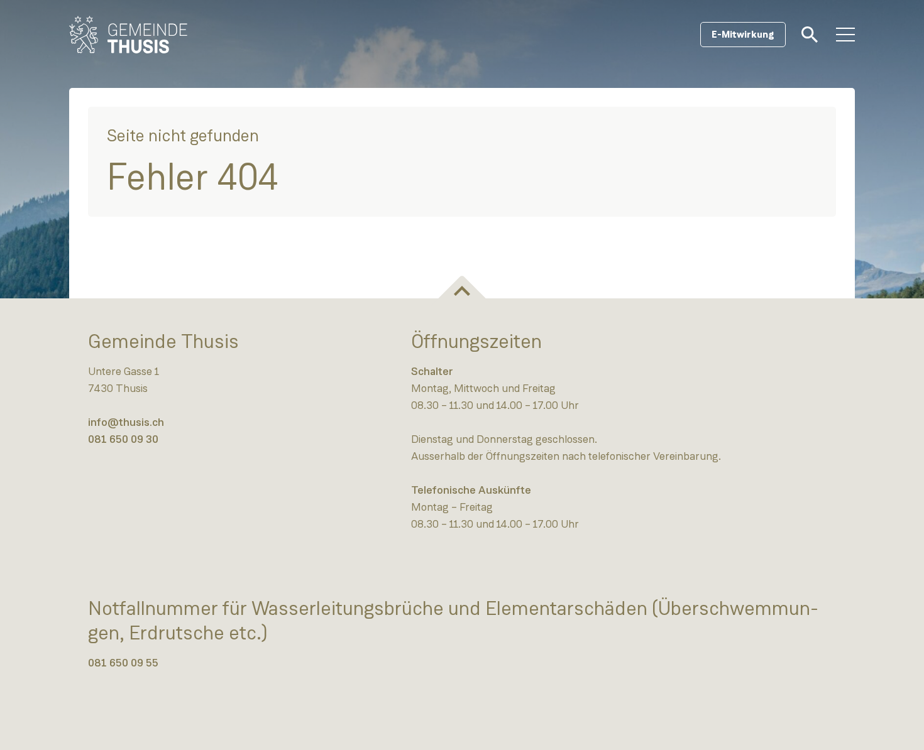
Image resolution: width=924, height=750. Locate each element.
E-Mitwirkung (743, 34)
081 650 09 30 (123, 439)
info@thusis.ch (126, 422)
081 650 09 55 (123, 662)
